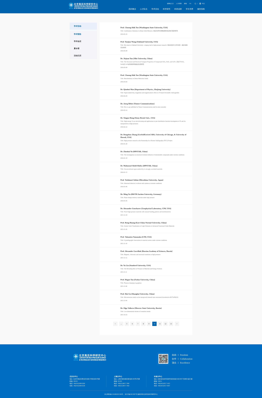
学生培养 (189, 9)
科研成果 (178, 9)
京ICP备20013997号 (131, 394)
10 (154, 324)
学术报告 (77, 34)
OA (190, 3)
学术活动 (155, 9)
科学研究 (166, 9)
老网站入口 (170, 3)
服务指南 (201, 9)
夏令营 (76, 48)
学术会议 (77, 41)
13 (171, 324)
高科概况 (132, 9)
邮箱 (185, 3)
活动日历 (77, 56)
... (121, 324)
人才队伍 (143, 9)
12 (165, 324)
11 (160, 324)
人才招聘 (179, 3)
